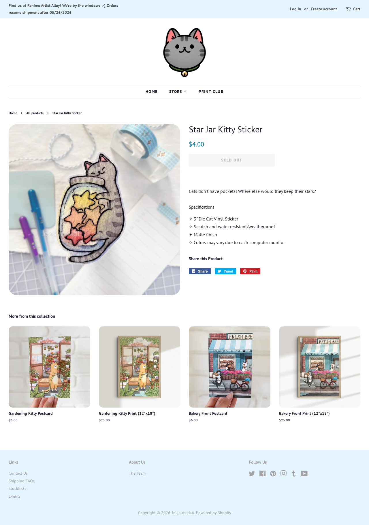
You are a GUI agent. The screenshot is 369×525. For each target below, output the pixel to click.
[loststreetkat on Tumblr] (294, 474)
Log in (295, 9)
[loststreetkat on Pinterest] (273, 474)
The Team (137, 473)
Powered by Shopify (213, 512)
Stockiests (17, 488)
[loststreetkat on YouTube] (304, 474)
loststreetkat (183, 512)
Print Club (211, 91)
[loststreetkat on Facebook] (262, 474)
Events (14, 496)
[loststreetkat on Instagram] (283, 474)
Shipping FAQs (22, 481)
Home (152, 91)
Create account (324, 9)
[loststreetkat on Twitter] (252, 474)
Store (176, 91)
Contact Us (18, 473)
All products (35, 113)
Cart (356, 9)
